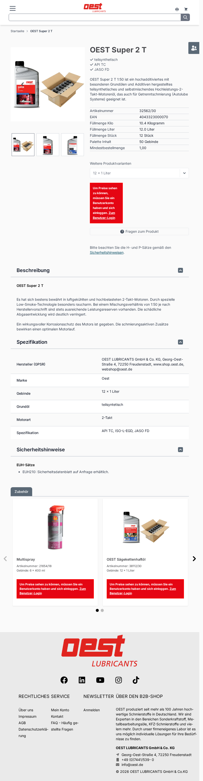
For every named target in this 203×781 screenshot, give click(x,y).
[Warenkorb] (186, 9)
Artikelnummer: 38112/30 (124, 566)
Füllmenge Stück (103, 135)
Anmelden (91, 710)
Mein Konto (60, 710)
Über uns (26, 710)
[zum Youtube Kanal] (100, 680)
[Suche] (185, 17)
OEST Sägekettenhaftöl (126, 559)
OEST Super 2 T (41, 31)
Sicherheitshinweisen (107, 252)
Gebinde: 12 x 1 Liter (121, 570)
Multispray (26, 559)
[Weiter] (194, 559)
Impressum (27, 716)
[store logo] (94, 8)
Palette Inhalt (100, 141)
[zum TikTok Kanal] (136, 680)
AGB (22, 723)
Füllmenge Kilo (101, 123)
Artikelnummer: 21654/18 (34, 566)
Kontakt (57, 716)
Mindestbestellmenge (107, 148)
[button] (48, 84)
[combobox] (95, 17)
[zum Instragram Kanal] (118, 680)
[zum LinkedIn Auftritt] (82, 680)
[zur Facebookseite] (64, 680)
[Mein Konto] (177, 9)
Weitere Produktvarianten (110, 163)
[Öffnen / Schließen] (184, 173)
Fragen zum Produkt (142, 231)
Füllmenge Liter (102, 129)
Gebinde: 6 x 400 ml (31, 570)
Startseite (17, 31)
